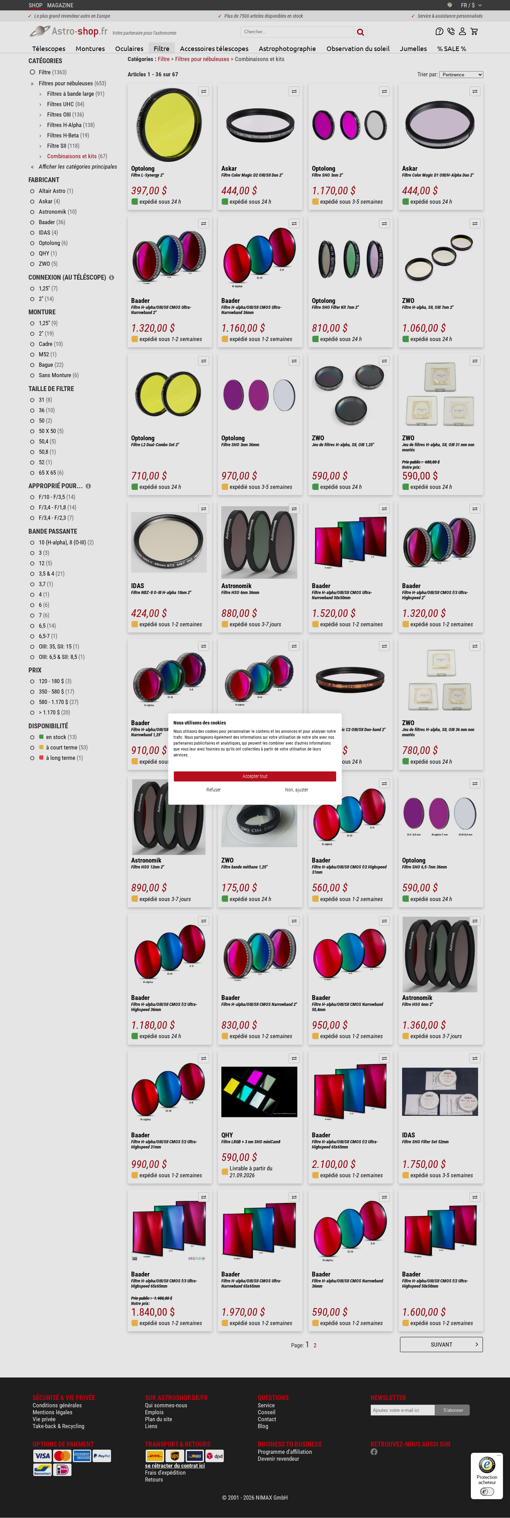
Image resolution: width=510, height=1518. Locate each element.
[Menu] (499, 1457)
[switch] (487, 1491)
